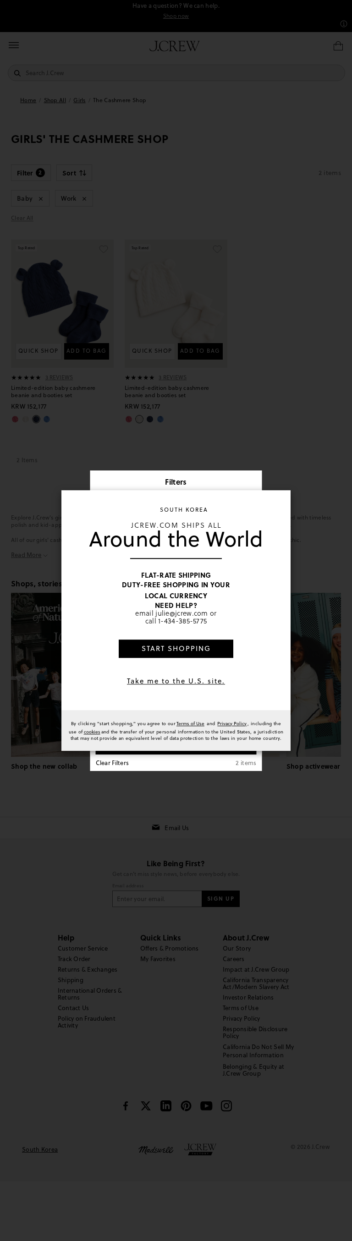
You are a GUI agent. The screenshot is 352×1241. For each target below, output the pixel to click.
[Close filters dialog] (252, 483)
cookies (92, 731)
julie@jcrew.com (181, 613)
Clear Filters (112, 763)
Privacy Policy (232, 723)
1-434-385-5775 (182, 621)
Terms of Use (190, 723)
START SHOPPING (176, 648)
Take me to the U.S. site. (176, 681)
